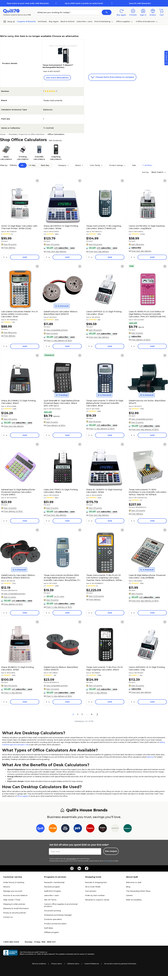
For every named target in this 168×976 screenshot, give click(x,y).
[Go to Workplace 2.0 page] (127, 828)
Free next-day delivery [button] (56, 251)
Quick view (19, 216)
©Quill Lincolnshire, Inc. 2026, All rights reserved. (37, 954)
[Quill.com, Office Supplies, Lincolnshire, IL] (10, 953)
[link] (37, 181)
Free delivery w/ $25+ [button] (141, 340)
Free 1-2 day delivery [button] (13, 693)
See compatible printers (57, 330)
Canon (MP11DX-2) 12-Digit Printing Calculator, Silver (104, 312)
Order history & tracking (13, 882)
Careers (129, 895)
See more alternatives (57, 77)
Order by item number (95, 895)
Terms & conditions (39, 964)
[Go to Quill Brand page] (40, 828)
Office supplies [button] (123, 21)
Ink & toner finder (93, 887)
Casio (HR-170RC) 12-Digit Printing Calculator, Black (61, 490)
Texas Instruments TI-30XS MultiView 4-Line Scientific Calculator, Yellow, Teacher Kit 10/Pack (148, 492)
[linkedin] (79, 868)
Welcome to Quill (133, 882)
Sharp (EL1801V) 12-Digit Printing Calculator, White (17, 668)
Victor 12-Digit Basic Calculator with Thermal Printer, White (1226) (19, 227)
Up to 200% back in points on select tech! (84, 3)
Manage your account (12, 891)
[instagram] (72, 868)
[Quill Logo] (11, 11)
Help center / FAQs (11, 900)
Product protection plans (55, 924)
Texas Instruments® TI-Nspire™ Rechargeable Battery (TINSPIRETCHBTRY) (58, 67)
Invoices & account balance (15, 895)
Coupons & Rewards (26, 21)
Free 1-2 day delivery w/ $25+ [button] (59, 340)
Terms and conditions (71, 858)
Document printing (52, 911)
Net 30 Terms (50, 900)
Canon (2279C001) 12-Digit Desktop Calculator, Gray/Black (147, 227)
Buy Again (54, 21)
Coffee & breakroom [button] (145, 21)
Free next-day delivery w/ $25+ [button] (145, 429)
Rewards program (52, 887)
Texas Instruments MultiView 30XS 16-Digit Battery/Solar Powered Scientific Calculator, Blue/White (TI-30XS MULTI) (62, 577)
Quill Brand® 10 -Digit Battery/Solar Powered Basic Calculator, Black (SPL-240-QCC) (62, 403)
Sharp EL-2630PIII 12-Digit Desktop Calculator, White (104, 490)
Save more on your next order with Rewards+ (28, 3)
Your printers (90, 891)
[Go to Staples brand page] (90, 828)
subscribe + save (84, 21)
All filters (148, 165)
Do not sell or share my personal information (120, 964)
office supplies (22, 796)
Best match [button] (157, 172)
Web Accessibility (134, 900)
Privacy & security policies (14, 913)
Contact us (8, 917)
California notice (73, 964)
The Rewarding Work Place (138, 891)
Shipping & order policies (14, 904)
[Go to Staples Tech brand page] (102, 828)
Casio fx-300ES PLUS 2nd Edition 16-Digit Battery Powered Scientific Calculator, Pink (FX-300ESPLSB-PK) (147, 314)
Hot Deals (42, 21)
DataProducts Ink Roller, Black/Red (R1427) (147, 401)
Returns (6, 887)
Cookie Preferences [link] (91, 964)
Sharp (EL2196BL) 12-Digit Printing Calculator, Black (18, 401)
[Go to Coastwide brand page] (53, 828)
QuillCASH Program (52, 891)
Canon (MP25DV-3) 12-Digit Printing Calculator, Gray (147, 668)
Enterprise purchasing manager (58, 915)
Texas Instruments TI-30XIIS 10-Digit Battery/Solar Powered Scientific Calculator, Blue (104, 403)
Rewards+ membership (54, 882)
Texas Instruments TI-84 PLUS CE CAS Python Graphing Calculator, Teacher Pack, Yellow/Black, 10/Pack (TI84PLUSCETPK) (104, 577)
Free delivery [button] (9, 248)
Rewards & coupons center (97, 900)
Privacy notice (56, 964)
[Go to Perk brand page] (78, 828)
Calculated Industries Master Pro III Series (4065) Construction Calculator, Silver (19, 314)
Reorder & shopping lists (96, 882)
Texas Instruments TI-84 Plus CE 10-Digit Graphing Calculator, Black (104, 668)
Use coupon (111, 851)
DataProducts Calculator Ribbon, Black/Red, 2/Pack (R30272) (18, 576)
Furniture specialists (53, 919)
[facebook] (87, 868)
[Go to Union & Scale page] (115, 828)
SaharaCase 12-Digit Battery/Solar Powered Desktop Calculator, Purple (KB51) (18, 492)
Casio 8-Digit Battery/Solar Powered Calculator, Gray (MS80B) (147, 576)
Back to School (67, 21)
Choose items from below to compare (114, 77)
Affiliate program (51, 932)
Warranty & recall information (16, 908)
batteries (150, 757)
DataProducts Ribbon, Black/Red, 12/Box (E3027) (61, 668)
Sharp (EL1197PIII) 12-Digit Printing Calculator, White (61, 227)
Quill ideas (48, 928)
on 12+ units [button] (59, 596)
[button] (106, 12)
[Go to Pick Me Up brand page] (65, 828)
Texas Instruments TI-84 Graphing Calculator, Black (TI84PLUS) (103, 227)
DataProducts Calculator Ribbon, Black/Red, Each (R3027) (61, 312)
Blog (128, 887)
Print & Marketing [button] (102, 21)
